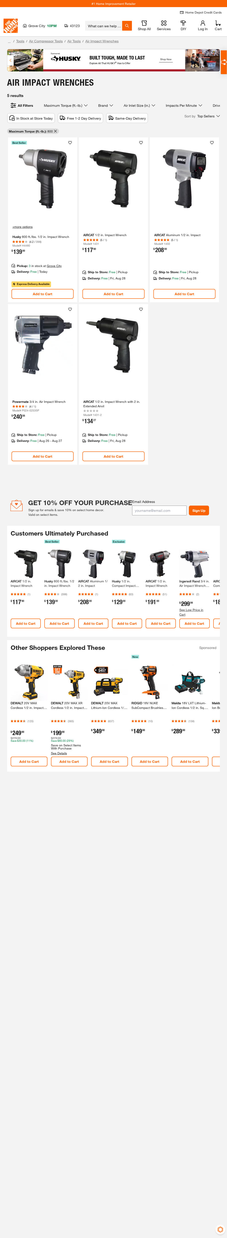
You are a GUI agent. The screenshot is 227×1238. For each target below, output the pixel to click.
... (9, 42)
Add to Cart (42, 294)
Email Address (143, 501)
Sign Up (198, 510)
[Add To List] (70, 142)
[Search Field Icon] (127, 26)
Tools (20, 41)
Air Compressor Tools (46, 41)
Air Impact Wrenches (102, 41)
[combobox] (103, 25)
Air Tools (74, 41)
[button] (202, 116)
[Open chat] (224, 62)
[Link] (42, 219)
